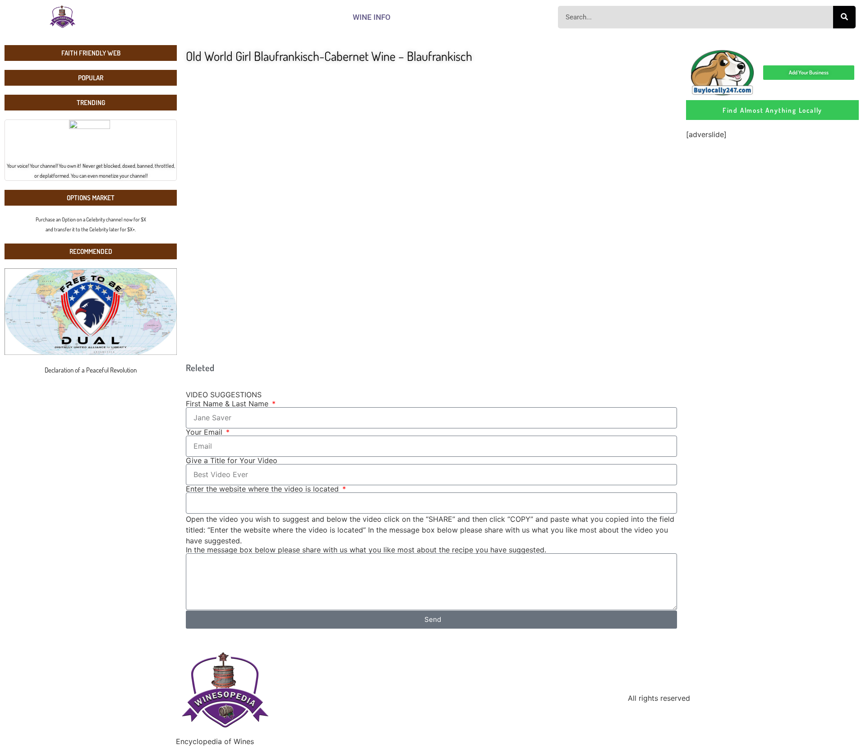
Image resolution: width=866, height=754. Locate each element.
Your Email (205, 432)
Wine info (372, 17)
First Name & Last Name (228, 403)
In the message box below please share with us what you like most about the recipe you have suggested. (366, 549)
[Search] (844, 17)
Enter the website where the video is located (263, 488)
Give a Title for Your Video (231, 460)
